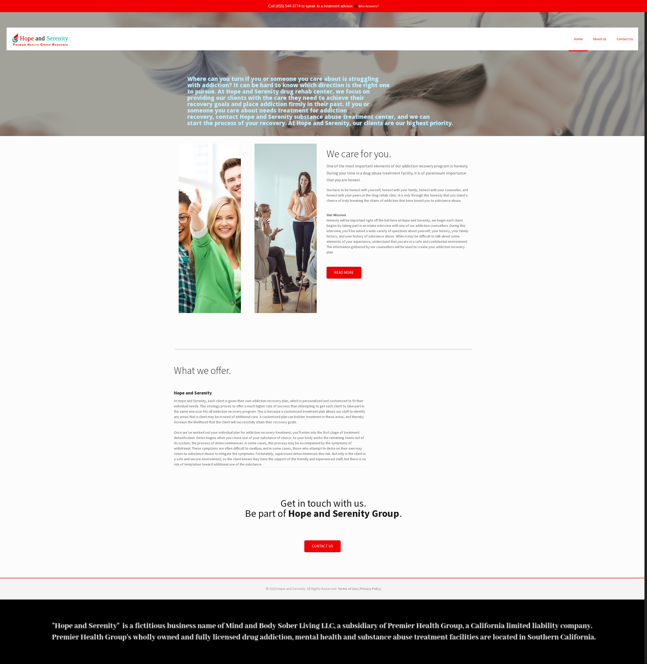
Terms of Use (348, 588)
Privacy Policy (370, 588)
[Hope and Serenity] (40, 39)
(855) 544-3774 (288, 6)
